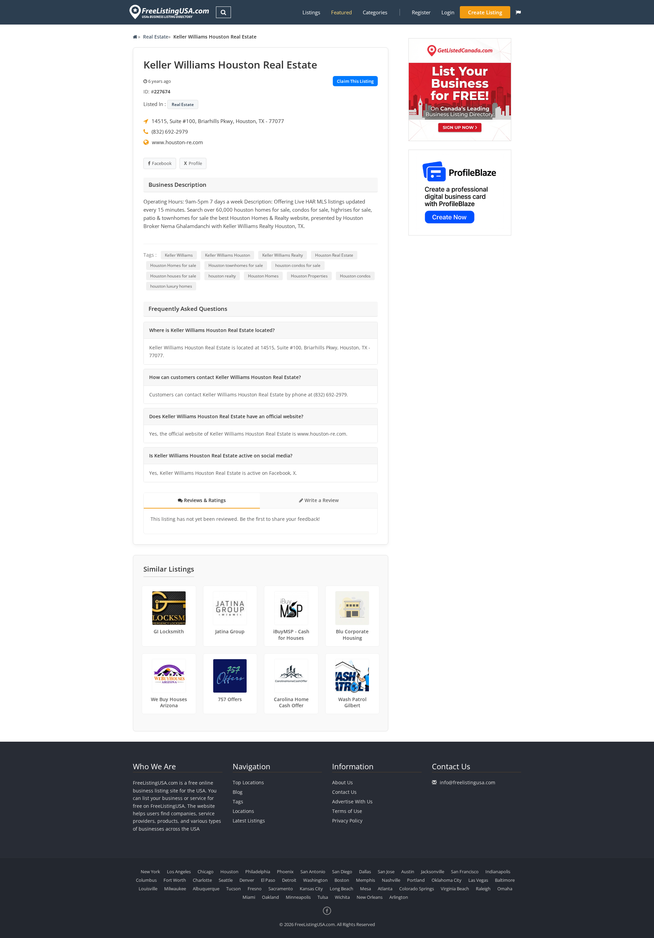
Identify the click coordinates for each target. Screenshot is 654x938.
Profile (195, 163)
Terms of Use (347, 811)
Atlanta (385, 889)
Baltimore (505, 880)
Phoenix (285, 871)
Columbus (146, 880)
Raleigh (483, 889)
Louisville (148, 889)
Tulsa (322, 897)
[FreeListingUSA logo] (168, 11)
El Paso (268, 880)
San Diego (342, 871)
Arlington (398, 897)
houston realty (222, 276)
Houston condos (355, 276)
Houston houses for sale (173, 276)
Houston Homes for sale (173, 265)
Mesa (365, 889)
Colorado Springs (416, 889)
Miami (249, 897)
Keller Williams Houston (227, 255)
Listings (311, 12)
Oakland (270, 897)
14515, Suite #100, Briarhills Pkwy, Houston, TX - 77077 (218, 121)
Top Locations (248, 782)
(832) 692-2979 (170, 131)
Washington (315, 880)
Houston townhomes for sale (235, 265)
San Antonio (312, 871)
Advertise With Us (352, 801)
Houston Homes (263, 276)
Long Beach (341, 889)
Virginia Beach (455, 889)
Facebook (162, 163)
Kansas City (311, 889)
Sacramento (280, 889)
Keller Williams (179, 255)
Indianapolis (497, 871)
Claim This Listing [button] (355, 81)
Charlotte (202, 880)
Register (421, 12)
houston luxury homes (171, 286)
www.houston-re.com (177, 142)
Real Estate (155, 36)
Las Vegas (478, 880)
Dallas (365, 871)
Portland (416, 880)
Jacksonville (432, 871)
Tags (238, 801)
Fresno (255, 889)
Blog (238, 792)
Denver (246, 880)
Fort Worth (175, 880)
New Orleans (370, 897)
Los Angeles (179, 871)
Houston (229, 871)
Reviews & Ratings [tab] (204, 500)
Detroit (289, 880)
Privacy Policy (347, 820)
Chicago (206, 871)
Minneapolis (298, 897)
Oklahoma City (447, 880)
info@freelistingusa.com (467, 782)
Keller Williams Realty (282, 255)
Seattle (226, 880)
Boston (341, 880)
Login (447, 12)
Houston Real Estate (334, 255)
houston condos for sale (298, 265)
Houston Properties (309, 276)
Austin (407, 871)
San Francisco (465, 871)
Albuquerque (206, 889)
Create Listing (485, 12)
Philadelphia (257, 871)
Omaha (504, 889)
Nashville (391, 880)
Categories (375, 12)
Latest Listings (249, 820)
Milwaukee (175, 889)
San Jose (386, 871)
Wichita (342, 897)
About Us (342, 782)
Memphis (365, 880)
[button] (518, 12)
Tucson (233, 889)
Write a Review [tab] (321, 500)
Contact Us (344, 792)
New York (150, 871)
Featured (341, 12)
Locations (243, 811)
